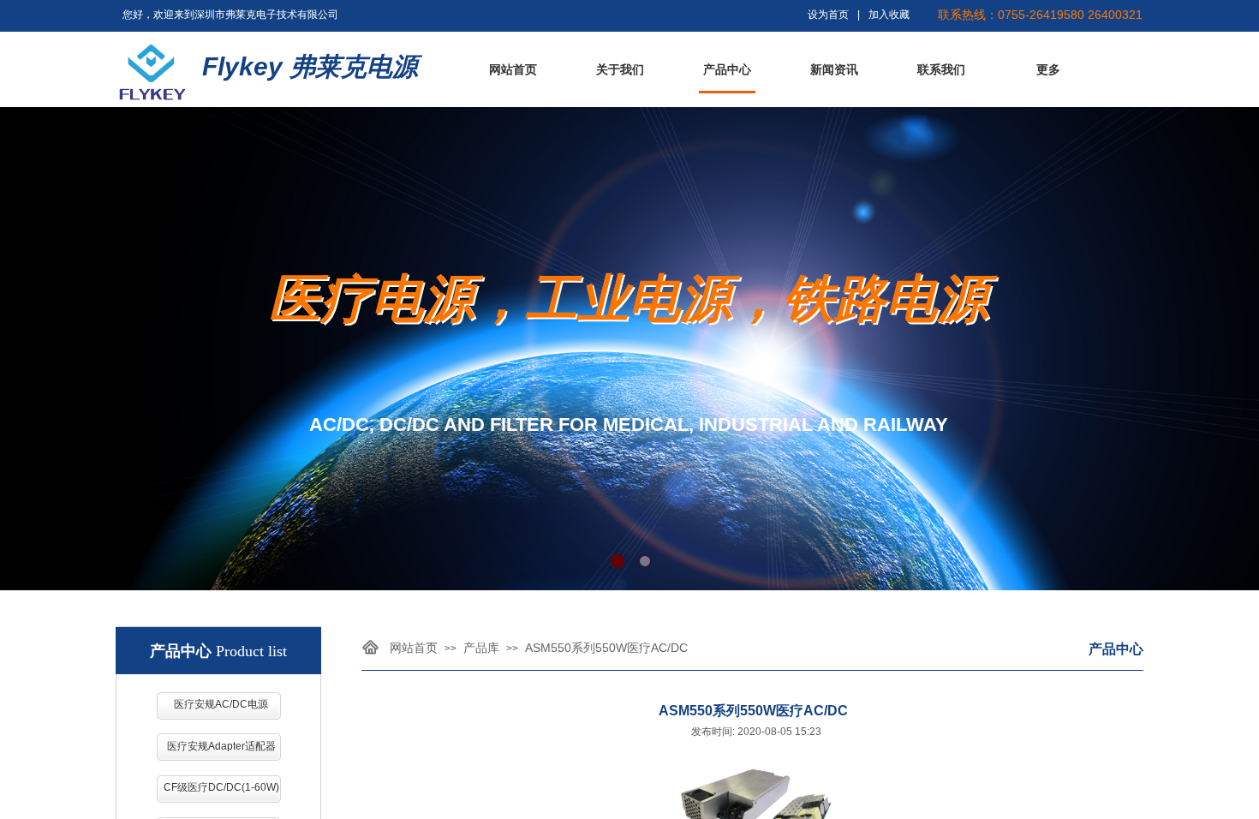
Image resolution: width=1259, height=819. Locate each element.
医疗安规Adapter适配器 (221, 746)
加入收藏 (889, 15)
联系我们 (941, 69)
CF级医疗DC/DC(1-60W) (221, 787)
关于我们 (620, 69)
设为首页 (828, 15)
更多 (1048, 69)
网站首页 (513, 69)
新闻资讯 (834, 69)
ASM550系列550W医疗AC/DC (606, 648)
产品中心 (727, 69)
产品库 (481, 648)
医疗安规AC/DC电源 (221, 704)
